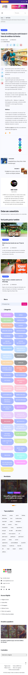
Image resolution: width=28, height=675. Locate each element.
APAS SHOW (7, 320)
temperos (4, 545)
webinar (20, 548)
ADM (21, 315)
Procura (24, 304)
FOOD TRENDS (7, 362)
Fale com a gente (6, 611)
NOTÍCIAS (8, 17)
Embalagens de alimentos (21, 349)
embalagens (18, 521)
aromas (11, 515)
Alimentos (4, 515)
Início (2, 17)
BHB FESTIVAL (7, 325)
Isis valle (11, 530)
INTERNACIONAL (21, 368)
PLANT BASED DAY (7, 441)
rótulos (10, 539)
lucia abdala (7, 394)
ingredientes (19, 527)
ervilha (3, 524)
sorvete (16, 539)
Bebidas (20, 320)
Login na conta (6, 583)
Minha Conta (5, 608)
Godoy (12, 527)
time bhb (19, 545)
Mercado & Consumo (7, 400)
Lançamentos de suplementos (21, 388)
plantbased (12, 536)
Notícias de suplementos (21, 427)
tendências (11, 545)
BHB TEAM (6, 247)
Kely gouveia (20, 375)
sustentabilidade (14, 542)
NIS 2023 (7, 421)
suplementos (5, 542)
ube (3, 548)
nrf (19, 533)
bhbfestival (4, 518)
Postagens (4, 605)
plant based (20, 536)
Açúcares (7, 315)
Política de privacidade (8, 614)
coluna (11, 521)
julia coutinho (18, 530)
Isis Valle (7, 375)
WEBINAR (7, 469)
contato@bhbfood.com (8, 580)
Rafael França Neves (21, 449)
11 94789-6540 (6, 578)
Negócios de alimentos (7, 415)
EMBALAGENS (7, 348)
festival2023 (5, 527)
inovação (4, 530)
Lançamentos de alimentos (7, 388)
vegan (8, 548)
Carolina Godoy (7, 330)
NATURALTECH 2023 (7, 408)
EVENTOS (20, 355)
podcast (4, 539)
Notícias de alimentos (7, 427)
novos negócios (12, 533)
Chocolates (20, 330)
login (12, 214)
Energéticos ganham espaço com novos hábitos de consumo (14, 497)
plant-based (4, 536)
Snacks (7, 455)
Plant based (20, 433)
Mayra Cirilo (20, 394)
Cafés (20, 325)
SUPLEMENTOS (21, 456)
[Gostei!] (5, 133)
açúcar (17, 515)
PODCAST (20, 440)
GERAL (20, 362)
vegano (14, 548)
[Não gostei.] (9, 133)
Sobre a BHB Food (17, 666)
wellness (4, 551)
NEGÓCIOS (21, 407)
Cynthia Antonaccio (7, 342)
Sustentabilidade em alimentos (7, 463)
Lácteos (7, 380)
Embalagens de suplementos (7, 356)
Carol (11, 518)
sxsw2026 (23, 542)
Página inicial (5, 599)
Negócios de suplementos (20, 415)
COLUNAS (7, 336)
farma (16, 524)
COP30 (20, 336)
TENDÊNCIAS (20, 462)
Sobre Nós (4, 602)
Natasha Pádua (21, 399)
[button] (13, 505)
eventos (10, 524)
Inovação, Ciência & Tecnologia (7, 368)
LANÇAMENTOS (21, 381)
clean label (4, 521)
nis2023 (4, 533)
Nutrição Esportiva (7, 434)
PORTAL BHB (7, 448)
